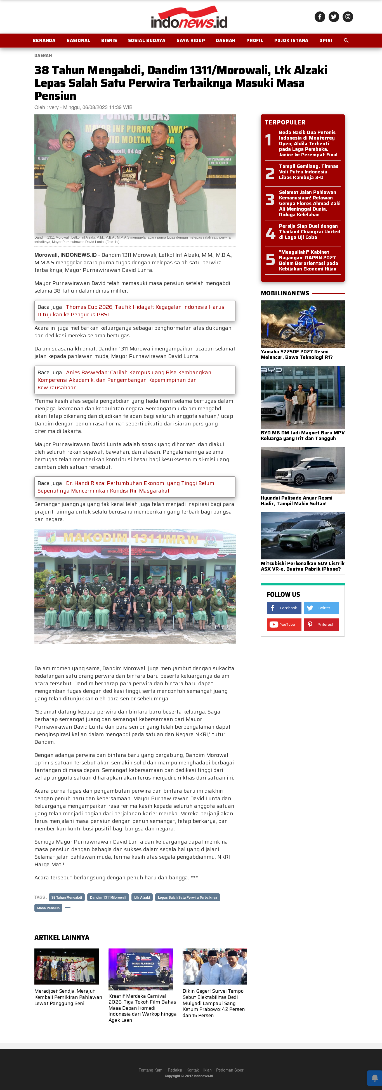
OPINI (326, 40)
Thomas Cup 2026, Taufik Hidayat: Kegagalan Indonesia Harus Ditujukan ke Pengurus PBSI (130, 311)
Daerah (225, 40)
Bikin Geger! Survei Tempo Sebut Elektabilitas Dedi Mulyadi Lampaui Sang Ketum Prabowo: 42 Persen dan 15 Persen (214, 1003)
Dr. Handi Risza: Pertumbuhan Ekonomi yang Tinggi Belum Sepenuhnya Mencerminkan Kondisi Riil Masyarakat (125, 487)
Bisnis (109, 40)
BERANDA (44, 40)
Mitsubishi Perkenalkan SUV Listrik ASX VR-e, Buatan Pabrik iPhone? (303, 566)
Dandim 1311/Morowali (108, 897)
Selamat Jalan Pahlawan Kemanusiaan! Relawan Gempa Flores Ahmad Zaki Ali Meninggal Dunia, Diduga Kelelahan (310, 203)
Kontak (193, 1070)
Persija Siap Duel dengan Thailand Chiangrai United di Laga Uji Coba (309, 231)
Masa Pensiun (48, 907)
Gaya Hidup (190, 40)
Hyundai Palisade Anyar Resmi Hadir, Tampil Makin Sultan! (297, 500)
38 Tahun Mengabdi (66, 897)
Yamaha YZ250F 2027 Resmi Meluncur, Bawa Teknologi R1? (297, 354)
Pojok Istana (291, 40)
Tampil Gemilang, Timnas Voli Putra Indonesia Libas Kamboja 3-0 (308, 171)
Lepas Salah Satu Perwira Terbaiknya (187, 897)
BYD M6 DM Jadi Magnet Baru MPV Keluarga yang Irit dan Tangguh (303, 435)
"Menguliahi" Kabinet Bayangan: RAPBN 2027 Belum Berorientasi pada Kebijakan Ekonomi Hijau (308, 260)
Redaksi (175, 1070)
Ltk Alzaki (142, 897)
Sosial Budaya (147, 40)
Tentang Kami (151, 1070)
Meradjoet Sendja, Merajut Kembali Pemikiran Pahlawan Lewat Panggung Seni (68, 997)
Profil (254, 40)
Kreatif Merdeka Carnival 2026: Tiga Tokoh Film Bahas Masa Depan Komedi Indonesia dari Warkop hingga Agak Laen (143, 1008)
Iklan (207, 1070)
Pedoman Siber (230, 1070)
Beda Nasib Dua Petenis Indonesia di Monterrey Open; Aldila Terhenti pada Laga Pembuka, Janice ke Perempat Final (308, 143)
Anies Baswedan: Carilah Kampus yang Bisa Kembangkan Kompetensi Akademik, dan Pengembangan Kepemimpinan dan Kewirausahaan (124, 380)
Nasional (78, 40)
